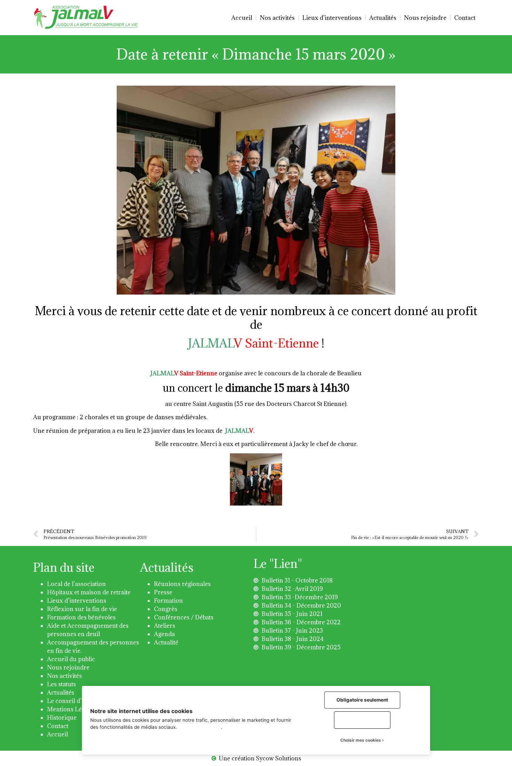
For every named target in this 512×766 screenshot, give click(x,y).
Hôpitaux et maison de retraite (89, 592)
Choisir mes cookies (360, 740)
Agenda (164, 634)
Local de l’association (76, 584)
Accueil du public (71, 659)
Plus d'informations (199, 727)
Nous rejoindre (425, 18)
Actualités (382, 18)
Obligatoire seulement (362, 700)
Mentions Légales (71, 709)
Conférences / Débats (184, 617)
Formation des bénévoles (81, 617)
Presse (163, 592)
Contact (464, 18)
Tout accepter (362, 719)
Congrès (165, 609)
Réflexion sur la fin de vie (82, 609)
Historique (62, 717)
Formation (168, 600)
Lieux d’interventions (332, 18)
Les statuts (61, 684)
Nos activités (277, 18)
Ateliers (164, 626)
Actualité (166, 642)
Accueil (241, 18)
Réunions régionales (182, 584)
